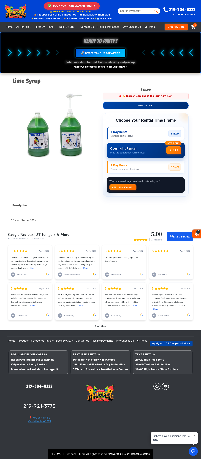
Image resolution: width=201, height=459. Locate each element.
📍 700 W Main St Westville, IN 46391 (39, 419)
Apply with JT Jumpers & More (171, 343)
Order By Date (176, 26)
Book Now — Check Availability (72, 6)
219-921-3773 (39, 406)
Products (23, 340)
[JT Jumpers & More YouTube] (165, 386)
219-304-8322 (39, 386)
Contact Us (87, 26)
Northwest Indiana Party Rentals (32, 359)
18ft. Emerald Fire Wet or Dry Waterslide (99, 364)
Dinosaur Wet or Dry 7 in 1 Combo (94, 359)
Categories (37, 340)
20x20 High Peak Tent (149, 359)
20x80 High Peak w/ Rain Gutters (156, 369)
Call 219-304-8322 (123, 187)
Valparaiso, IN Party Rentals (29, 364)
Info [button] (51, 26)
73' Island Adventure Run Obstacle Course (100, 369)
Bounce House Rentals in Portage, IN (34, 369)
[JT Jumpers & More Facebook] (156, 386)
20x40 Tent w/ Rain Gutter (152, 364)
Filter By (40, 26)
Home (9, 26)
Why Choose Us (132, 26)
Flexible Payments (108, 26)
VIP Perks (150, 26)
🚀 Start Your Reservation (100, 53)
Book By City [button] (67, 26)
